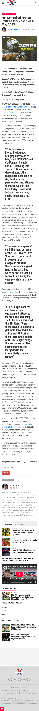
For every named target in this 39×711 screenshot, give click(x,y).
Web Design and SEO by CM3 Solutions (15, 690)
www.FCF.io (13, 291)
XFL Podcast (15, 593)
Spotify (4, 611)
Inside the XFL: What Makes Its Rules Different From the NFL (23, 551)
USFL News (15, 687)
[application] (19, 574)
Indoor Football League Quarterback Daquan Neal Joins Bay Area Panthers (23, 636)
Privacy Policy (34, 690)
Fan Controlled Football (16, 111)
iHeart (4, 614)
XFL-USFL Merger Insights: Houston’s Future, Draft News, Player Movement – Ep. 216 (22, 597)
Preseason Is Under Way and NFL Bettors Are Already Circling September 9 (24, 532)
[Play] (4, 582)
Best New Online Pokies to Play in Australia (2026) (24, 541)
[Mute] (31, 582)
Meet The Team (31, 693)
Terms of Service (9, 693)
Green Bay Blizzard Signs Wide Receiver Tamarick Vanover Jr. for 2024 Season (24, 627)
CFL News (24, 687)
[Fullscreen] (35, 582)
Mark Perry (14, 29)
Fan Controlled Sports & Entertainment (18, 105)
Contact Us (20, 693)
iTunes (4, 607)
